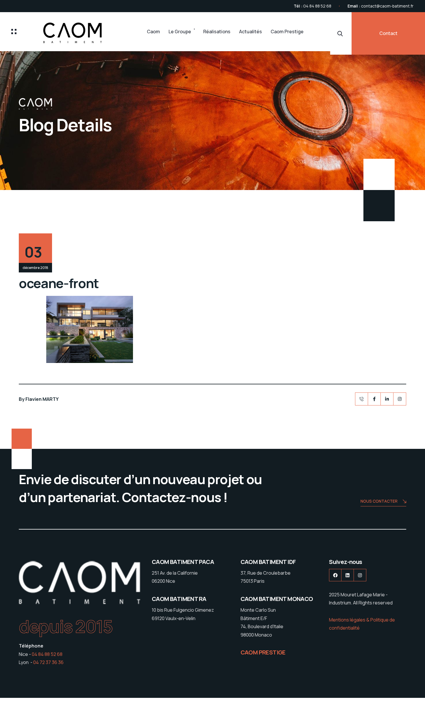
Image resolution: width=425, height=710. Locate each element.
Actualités (250, 31)
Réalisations (216, 31)
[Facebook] (374, 399)
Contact (388, 33)
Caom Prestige (287, 31)
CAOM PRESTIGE (263, 652)
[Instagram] (399, 399)
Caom (153, 31)
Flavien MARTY (42, 399)
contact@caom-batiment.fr (387, 6)
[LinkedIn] (387, 399)
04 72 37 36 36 (48, 662)
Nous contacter (379, 501)
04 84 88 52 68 (317, 6)
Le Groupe (180, 31)
